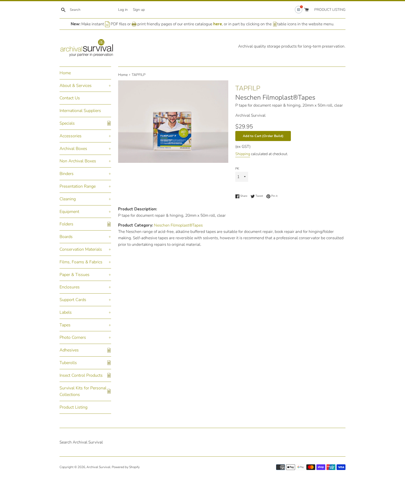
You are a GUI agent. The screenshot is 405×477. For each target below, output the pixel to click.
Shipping (242, 154)
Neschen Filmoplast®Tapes (275, 97)
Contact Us (70, 98)
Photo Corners (73, 337)
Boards (66, 236)
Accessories (71, 136)
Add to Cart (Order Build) (263, 136)
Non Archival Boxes (78, 161)
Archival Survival (98, 467)
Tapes (65, 325)
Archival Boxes (73, 148)
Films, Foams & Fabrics (81, 262)
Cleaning (68, 199)
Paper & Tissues (75, 274)
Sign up (139, 9)
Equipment (69, 211)
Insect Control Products (81, 375)
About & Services (76, 85)
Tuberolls (68, 362)
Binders (67, 173)
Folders (66, 224)
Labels (66, 312)
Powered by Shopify (126, 467)
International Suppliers (80, 110)
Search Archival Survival (81, 442)
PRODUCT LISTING (329, 9)
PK (237, 168)
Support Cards (73, 299)
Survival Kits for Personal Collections (83, 391)
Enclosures (70, 287)
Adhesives (69, 350)
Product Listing (73, 407)
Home (65, 73)
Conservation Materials (81, 249)
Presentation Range (78, 186)
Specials (67, 123)
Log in (123, 9)
